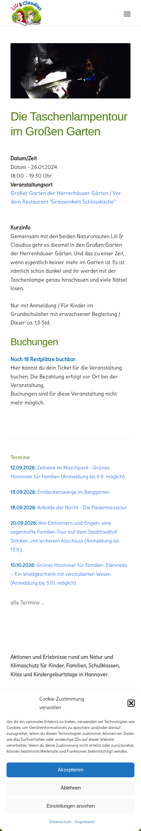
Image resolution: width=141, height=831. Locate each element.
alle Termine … (27, 602)
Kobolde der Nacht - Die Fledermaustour (82, 507)
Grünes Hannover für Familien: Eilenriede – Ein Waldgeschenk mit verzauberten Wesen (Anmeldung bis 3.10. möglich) (68, 574)
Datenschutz (60, 821)
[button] (131, 703)
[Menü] (126, 13)
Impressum (85, 821)
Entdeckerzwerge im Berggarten (73, 492)
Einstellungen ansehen (71, 806)
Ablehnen (71, 787)
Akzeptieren (70, 769)
